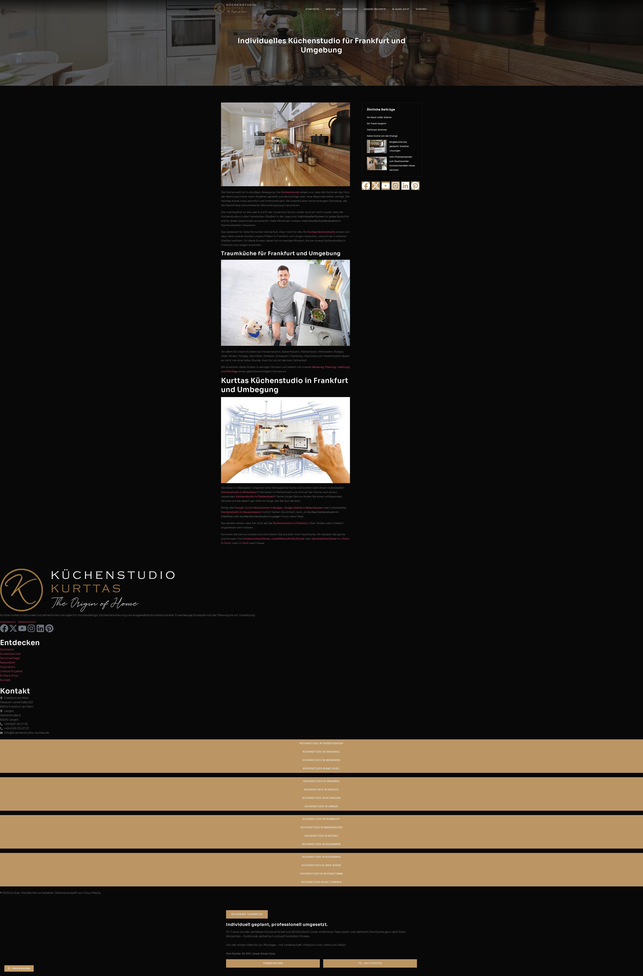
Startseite (312, 9)
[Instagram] (395, 186)
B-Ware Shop (400, 9)
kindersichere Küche (256, 538)
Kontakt (421, 9)
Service (331, 9)
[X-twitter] (376, 186)
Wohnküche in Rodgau (268, 507)
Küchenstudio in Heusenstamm (241, 512)
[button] (247, 914)
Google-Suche (243, 507)
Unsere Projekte (375, 9)
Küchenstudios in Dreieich (290, 523)
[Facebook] (366, 186)
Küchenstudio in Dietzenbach (255, 496)
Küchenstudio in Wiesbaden (239, 492)
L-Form (344, 538)
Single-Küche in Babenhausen (303, 507)
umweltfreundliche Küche (287, 538)
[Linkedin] (405, 186)
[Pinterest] (415, 186)
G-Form (226, 543)
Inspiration (349, 9)
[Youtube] (385, 186)
